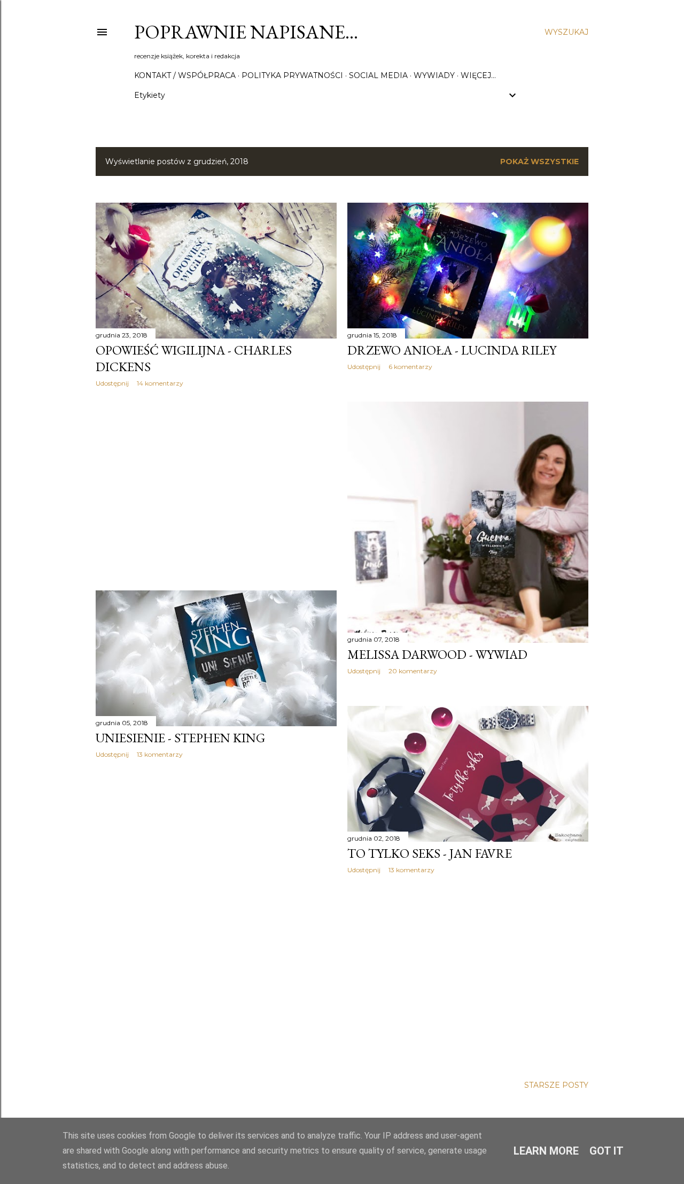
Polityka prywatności (292, 75)
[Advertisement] (216, 489)
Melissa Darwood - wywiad (437, 654)
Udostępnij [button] (112, 383)
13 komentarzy (160, 754)
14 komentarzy (160, 383)
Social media (378, 75)
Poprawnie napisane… (246, 31)
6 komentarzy (410, 367)
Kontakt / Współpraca (185, 75)
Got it (606, 1150)
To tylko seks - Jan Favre (429, 853)
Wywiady (434, 75)
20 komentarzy (412, 671)
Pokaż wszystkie (539, 161)
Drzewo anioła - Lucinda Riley (451, 350)
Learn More (546, 1150)
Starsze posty (556, 1085)
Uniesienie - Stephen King (180, 737)
